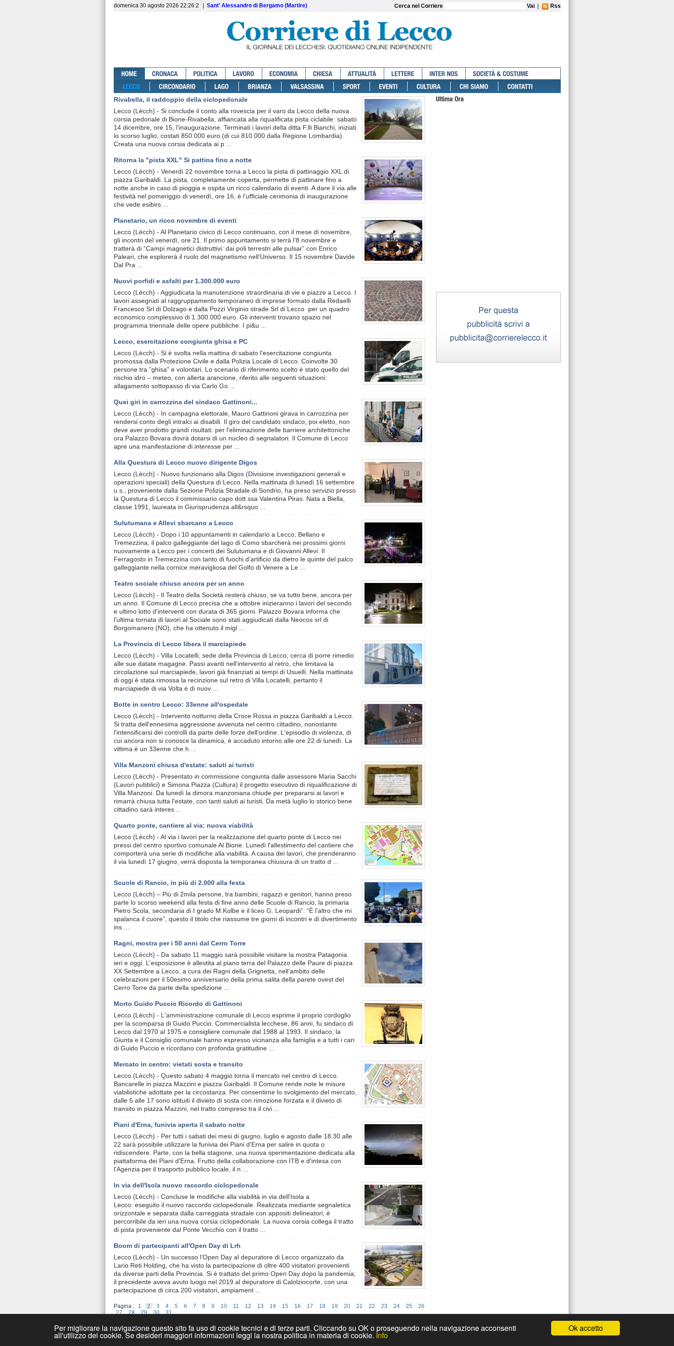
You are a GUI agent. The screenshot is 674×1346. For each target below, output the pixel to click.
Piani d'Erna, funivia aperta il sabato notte (179, 1124)
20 (347, 1306)
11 (236, 1306)
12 (248, 1306)
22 (372, 1306)
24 (396, 1306)
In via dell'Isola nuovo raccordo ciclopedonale (186, 1185)
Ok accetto (586, 1328)
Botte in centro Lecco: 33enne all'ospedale (181, 704)
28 (131, 1312)
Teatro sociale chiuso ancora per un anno (179, 583)
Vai (531, 6)
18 (322, 1306)
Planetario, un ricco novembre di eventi (175, 220)
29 (144, 1312)
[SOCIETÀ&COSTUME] (501, 73)
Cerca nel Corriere (419, 6)
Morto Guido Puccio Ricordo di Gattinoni (178, 1003)
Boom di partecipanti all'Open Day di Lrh (177, 1245)
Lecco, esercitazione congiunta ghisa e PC (181, 341)
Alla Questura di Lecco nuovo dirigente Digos (185, 462)
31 (169, 1312)
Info (382, 1335)
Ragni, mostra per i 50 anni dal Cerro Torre (180, 943)
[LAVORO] (244, 73)
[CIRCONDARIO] (177, 86)
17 (310, 1306)
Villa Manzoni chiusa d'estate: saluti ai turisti (184, 765)
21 (359, 1306)
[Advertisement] (498, 233)
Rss (555, 6)
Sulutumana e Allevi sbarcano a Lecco (173, 523)
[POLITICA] (206, 73)
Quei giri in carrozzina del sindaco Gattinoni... (185, 402)
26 (421, 1306)
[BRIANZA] (260, 86)
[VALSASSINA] (308, 86)
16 (297, 1306)
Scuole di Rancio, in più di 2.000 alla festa (179, 882)
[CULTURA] (429, 86)
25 (409, 1306)
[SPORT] (352, 86)
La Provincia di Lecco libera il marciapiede (180, 644)
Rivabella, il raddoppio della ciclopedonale (181, 99)
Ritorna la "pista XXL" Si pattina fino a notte (183, 160)
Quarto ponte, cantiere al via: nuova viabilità (183, 825)
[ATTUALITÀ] (362, 73)
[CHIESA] (323, 73)
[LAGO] (222, 86)
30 (156, 1312)
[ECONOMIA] (284, 73)
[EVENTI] (389, 86)
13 (260, 1306)
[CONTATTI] (520, 86)
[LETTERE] (403, 73)
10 (224, 1306)
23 (384, 1306)
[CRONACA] (165, 73)
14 (273, 1306)
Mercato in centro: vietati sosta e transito (178, 1064)
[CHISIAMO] (474, 86)
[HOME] (129, 73)
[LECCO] (132, 86)
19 (334, 1306)
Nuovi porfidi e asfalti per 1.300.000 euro (177, 281)
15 (285, 1306)
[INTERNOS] (444, 73)
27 (119, 1312)
